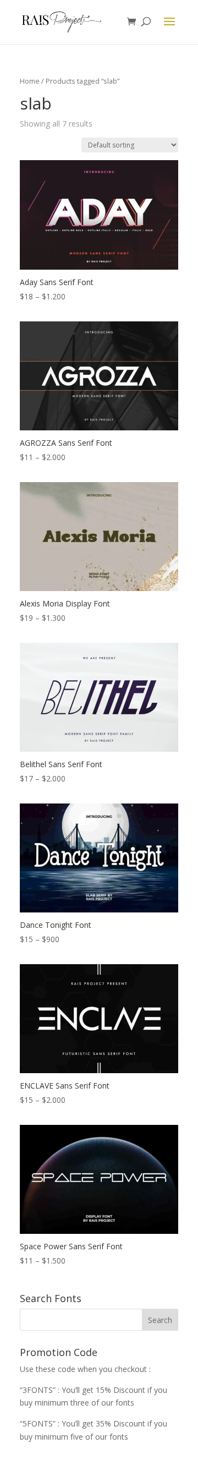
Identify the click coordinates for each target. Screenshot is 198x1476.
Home (30, 81)
